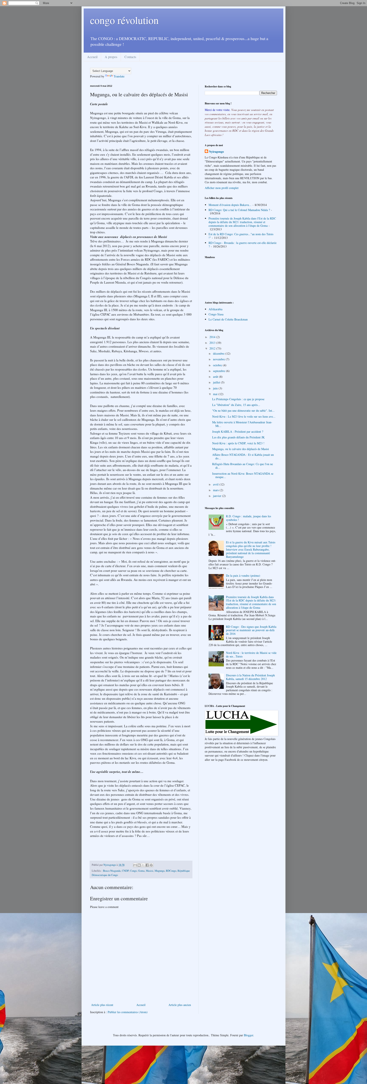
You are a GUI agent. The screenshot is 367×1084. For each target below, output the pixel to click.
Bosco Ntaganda (112, 871)
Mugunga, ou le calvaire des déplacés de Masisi (240, 449)
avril (216, 484)
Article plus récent (102, 1005)
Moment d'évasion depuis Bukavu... (230, 205)
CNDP (125, 871)
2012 (212, 348)
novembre (219, 359)
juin (216, 388)
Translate (119, 76)
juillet (217, 382)
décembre (219, 353)
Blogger (248, 1035)
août (216, 377)
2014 (212, 337)
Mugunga (160, 871)
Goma (141, 871)
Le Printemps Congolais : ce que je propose (238, 399)
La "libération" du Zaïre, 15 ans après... (236, 405)
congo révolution (124, 20)
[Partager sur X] (143, 865)
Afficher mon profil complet (222, 188)
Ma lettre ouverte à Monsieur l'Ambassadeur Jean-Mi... (242, 424)
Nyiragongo (216, 152)
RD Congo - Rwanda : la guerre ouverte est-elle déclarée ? (243, 244)
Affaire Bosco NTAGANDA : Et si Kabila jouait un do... (243, 456)
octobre (218, 365)
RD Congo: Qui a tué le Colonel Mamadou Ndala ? (239, 210)
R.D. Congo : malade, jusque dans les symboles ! (248, 518)
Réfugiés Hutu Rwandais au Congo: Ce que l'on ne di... (242, 466)
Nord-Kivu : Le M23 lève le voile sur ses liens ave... (243, 416)
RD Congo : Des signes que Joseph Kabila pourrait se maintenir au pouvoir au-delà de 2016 (251, 630)
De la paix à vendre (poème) (243, 575)
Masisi (149, 871)
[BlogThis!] (139, 865)
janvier (217, 496)
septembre (219, 371)
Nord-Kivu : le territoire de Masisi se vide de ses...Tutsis (251, 654)
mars (216, 490)
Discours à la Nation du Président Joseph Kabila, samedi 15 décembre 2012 (250, 677)
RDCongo (171, 871)
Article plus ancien (179, 1005)
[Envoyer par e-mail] (135, 865)
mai (215, 394)
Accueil (92, 57)
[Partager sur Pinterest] (151, 865)
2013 (212, 343)
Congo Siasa (216, 314)
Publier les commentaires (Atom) (128, 1012)
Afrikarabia (215, 309)
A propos (111, 57)
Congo (133, 871)
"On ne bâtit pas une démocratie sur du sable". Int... (243, 410)
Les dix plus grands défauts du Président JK (238, 437)
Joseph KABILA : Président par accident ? (237, 431)
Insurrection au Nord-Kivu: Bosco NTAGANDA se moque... (242, 475)
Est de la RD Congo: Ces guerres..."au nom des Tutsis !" (241, 236)
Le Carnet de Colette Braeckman (228, 319)
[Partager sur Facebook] (147, 865)
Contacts (130, 57)
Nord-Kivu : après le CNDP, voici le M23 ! (238, 443)
